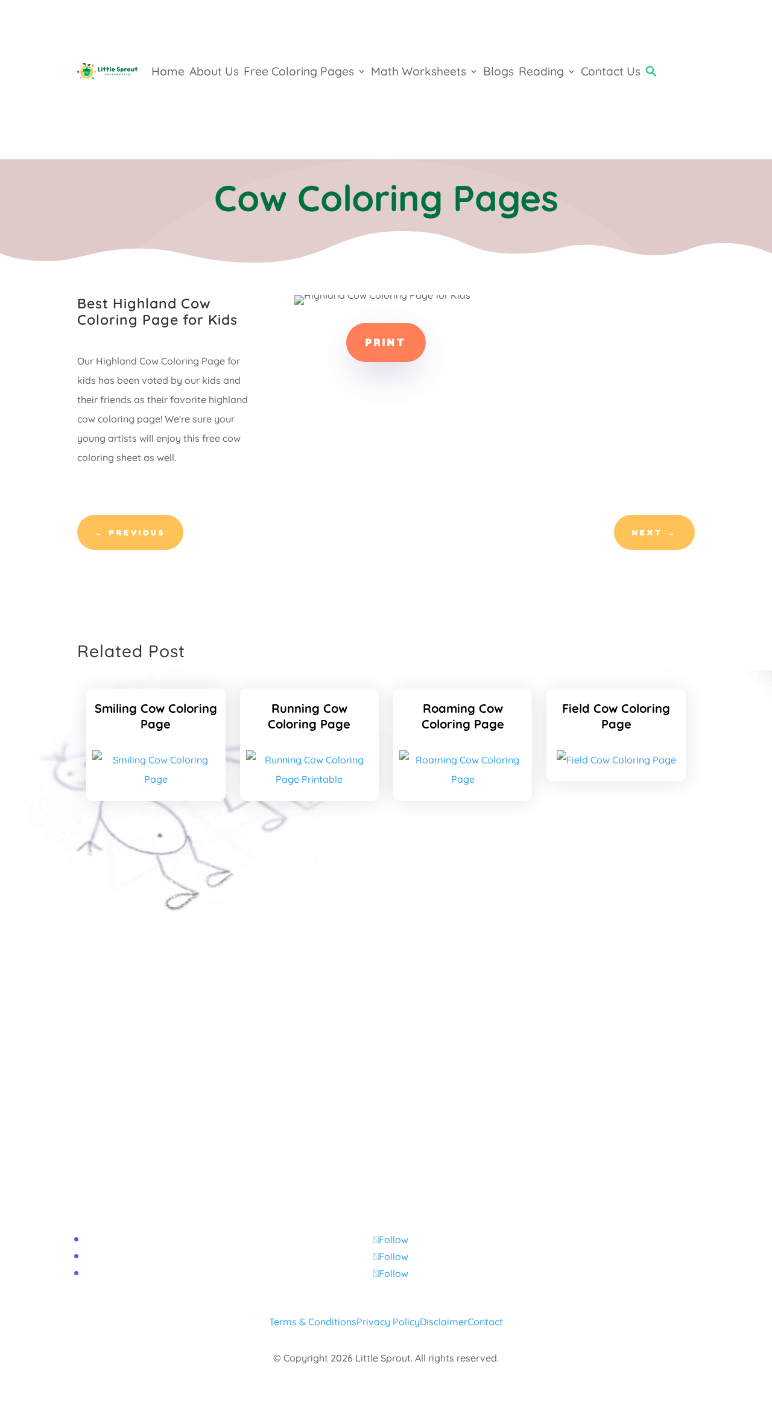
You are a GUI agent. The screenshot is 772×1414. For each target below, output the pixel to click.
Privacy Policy (388, 1322)
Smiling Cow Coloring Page (156, 716)
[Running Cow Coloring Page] (309, 779)
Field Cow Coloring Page (616, 716)
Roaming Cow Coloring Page (463, 716)
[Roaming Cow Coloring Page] (462, 779)
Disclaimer (443, 1322)
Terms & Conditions (312, 1322)
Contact (485, 1322)
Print (386, 342)
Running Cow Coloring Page (309, 716)
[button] (651, 71)
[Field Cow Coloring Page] (616, 760)
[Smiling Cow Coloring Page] (155, 779)
